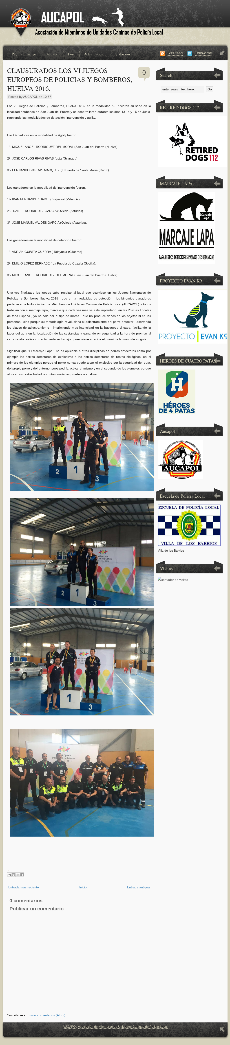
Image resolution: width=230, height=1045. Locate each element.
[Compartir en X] (17, 874)
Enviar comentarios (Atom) (46, 1015)
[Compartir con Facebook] (22, 874)
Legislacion (120, 54)
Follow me (203, 53)
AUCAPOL (70, 1026)
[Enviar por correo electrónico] (9, 874)
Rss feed (175, 53)
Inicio (83, 887)
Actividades (93, 54)
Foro (71, 54)
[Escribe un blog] (13, 874)
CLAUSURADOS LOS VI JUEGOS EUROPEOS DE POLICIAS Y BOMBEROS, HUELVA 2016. (69, 79)
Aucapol (53, 54)
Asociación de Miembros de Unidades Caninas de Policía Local (123, 1026)
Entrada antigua (138, 887)
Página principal (25, 54)
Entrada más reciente (23, 887)
